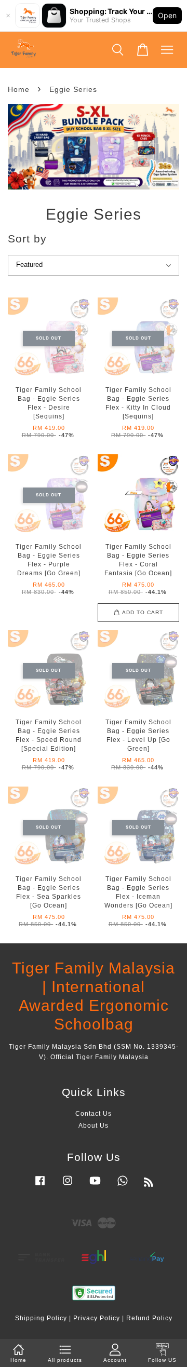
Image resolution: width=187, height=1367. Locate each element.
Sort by (27, 239)
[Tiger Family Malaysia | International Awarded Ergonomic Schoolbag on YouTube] (95, 1185)
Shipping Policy (41, 1318)
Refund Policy (149, 1318)
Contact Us (93, 1113)
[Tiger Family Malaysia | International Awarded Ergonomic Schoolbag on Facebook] (40, 1185)
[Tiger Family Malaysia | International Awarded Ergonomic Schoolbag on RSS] (149, 1184)
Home (19, 89)
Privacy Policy (96, 1318)
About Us (93, 1125)
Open (167, 15)
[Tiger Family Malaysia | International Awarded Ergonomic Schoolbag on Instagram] (67, 1185)
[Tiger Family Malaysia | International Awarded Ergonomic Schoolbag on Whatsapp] (122, 1185)
